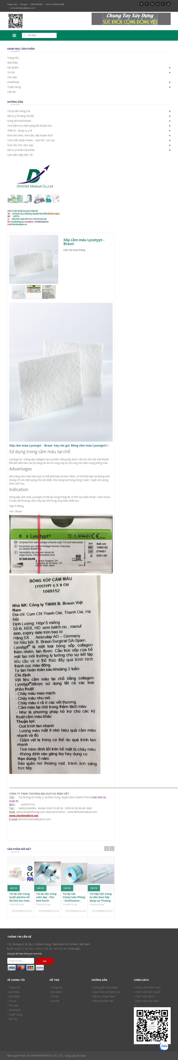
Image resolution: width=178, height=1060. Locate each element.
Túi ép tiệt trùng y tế (18, 111)
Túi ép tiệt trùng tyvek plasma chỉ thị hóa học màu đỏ (19, 899)
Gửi (44, 961)
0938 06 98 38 (62, 948)
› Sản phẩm (56, 992)
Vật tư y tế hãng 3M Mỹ (20, 116)
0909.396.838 (36, 4)
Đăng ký (23, 4)
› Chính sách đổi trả (144, 996)
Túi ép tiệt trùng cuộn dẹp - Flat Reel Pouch (46, 897)
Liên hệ (11, 91)
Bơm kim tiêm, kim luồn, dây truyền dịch (30, 135)
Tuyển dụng (14, 87)
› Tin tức (12, 1001)
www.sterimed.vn (55, 811)
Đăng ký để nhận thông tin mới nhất (24, 953)
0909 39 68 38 (44, 948)
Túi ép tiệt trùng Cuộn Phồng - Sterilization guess (74, 899)
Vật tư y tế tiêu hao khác (21, 150)
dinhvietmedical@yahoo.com (23, 8)
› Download (13, 1010)
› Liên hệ (54, 1001)
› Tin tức (54, 996)
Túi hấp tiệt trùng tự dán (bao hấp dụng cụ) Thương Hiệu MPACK (101, 899)
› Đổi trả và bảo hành (103, 996)
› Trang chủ (13, 987)
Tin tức (11, 72)
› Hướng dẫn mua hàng (105, 987)
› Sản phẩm (13, 996)
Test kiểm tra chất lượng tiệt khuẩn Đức (29, 125)
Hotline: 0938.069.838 (55, 4)
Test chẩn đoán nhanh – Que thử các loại (31, 140)
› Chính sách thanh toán (147, 987)
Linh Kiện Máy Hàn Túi (20, 154)
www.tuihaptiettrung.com (29, 811)
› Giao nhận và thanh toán (106, 992)
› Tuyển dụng (14, 1014)
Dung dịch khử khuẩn (19, 120)
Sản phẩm (13, 67)
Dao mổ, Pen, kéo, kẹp (20, 145)
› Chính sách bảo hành (146, 1001)
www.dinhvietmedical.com (82, 811)
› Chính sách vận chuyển (147, 992)
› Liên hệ (12, 1019)
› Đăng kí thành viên (103, 1001)
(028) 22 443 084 (23, 948)
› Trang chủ (56, 987)
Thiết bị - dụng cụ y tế (19, 130)
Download (13, 82)
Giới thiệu (12, 62)
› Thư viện (12, 1005)
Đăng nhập (12, 4)
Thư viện (12, 77)
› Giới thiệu (13, 992)
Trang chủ (13, 57)
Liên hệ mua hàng (74, 250)
